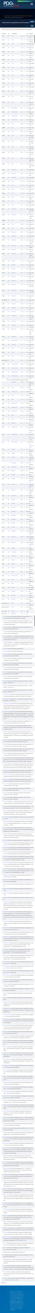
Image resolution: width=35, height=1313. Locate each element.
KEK (18, 1301)
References (3, 1282)
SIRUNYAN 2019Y (6, 921)
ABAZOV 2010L (6, 1100)
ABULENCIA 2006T (6, 1147)
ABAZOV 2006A (6, 1137)
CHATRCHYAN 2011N (7, 1087)
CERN (18, 1302)
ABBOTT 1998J (5, 1228)
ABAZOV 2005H (6, 1155)
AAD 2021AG (5, 783)
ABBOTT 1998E (12, 1186)
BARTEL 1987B (6, 1271)
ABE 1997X (17, 1240)
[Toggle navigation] (32, 4)
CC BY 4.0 (18, 1297)
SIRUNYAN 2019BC (6, 1025)
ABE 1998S (5, 1232)
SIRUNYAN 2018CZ (6, 927)
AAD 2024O (5, 648)
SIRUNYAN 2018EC (6, 932)
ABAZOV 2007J (5, 1132)
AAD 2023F (5, 739)
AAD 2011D (5, 1070)
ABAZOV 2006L (6, 1143)
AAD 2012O (32, 420)
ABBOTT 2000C (6, 1195)
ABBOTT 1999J (5, 1215)
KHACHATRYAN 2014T (7, 1019)
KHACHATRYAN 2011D (7, 1091)
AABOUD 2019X (6, 884)
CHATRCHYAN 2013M (7, 1036)
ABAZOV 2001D (6, 1180)
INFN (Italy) (12, 1302)
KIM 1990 (5, 1265)
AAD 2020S (5, 840)
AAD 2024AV (5, 627)
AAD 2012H (32, 417)
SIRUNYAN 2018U (6, 943)
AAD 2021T (5, 810)
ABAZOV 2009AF (6, 1111)
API (26, 1)
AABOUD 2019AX (6, 875)
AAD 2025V (5, 616)
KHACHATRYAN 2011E (7, 1095)
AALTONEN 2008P (6, 1117)
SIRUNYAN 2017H (6, 979)
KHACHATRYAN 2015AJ (7, 1014)
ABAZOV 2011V (6, 1082)
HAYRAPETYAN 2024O (7, 694)
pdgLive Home (7, 15)
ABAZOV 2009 (5, 1105)
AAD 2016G (5, 984)
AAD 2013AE (5, 1031)
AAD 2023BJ (5, 721)
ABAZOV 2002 (5, 1174)
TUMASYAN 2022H (6, 770)
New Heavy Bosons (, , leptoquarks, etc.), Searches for (22, 15)
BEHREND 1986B (6, 1278)
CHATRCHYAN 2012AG (7, 1053)
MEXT (15, 1301)
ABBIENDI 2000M (6, 1188)
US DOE (11, 1301)
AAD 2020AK (5, 827)
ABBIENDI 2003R (6, 1168)
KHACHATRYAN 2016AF (7, 1002)
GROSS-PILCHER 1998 (7, 1237)
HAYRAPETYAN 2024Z (7, 703)
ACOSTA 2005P (6, 1162)
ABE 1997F (5, 1243)
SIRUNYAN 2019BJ (6, 911)
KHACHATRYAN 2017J (7, 975)
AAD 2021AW (5, 792)
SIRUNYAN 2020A (6, 843)
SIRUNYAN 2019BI (6, 902)
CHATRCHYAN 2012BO (7, 1065)
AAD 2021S (5, 806)
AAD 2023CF (5, 725)
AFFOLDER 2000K (6, 1203)
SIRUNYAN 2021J (6, 817)
